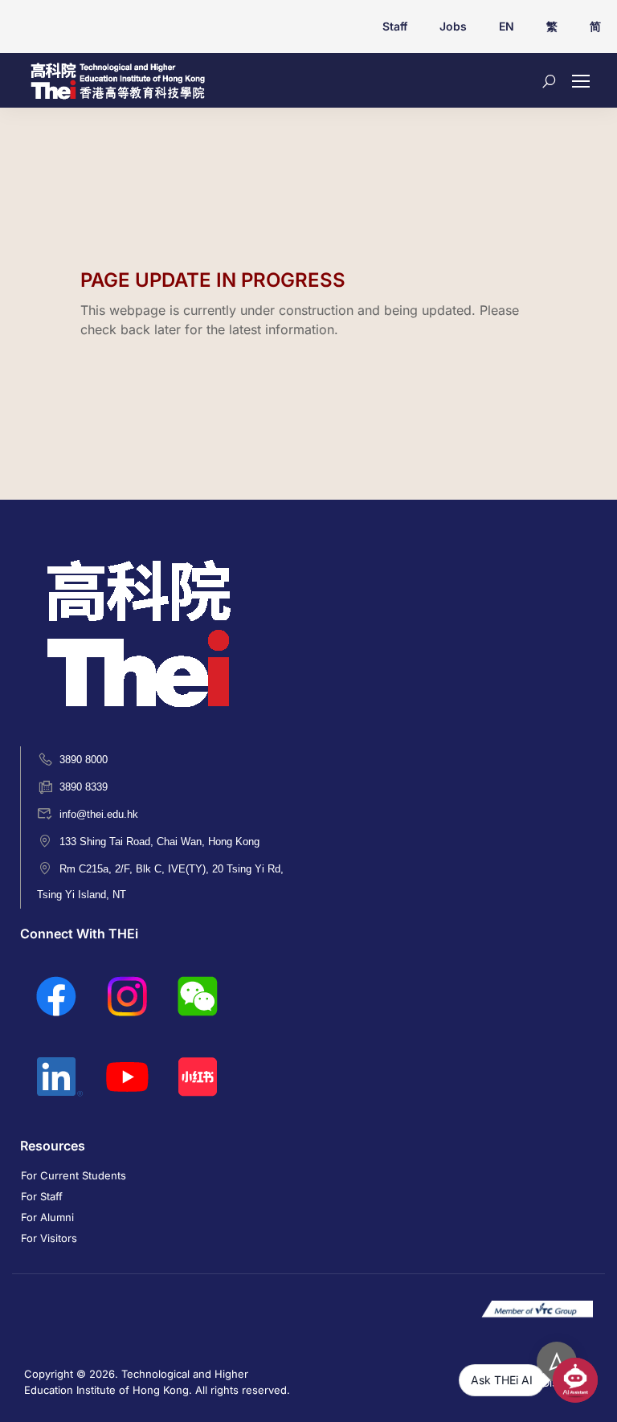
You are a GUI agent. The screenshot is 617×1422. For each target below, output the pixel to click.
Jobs (453, 26)
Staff (394, 26)
